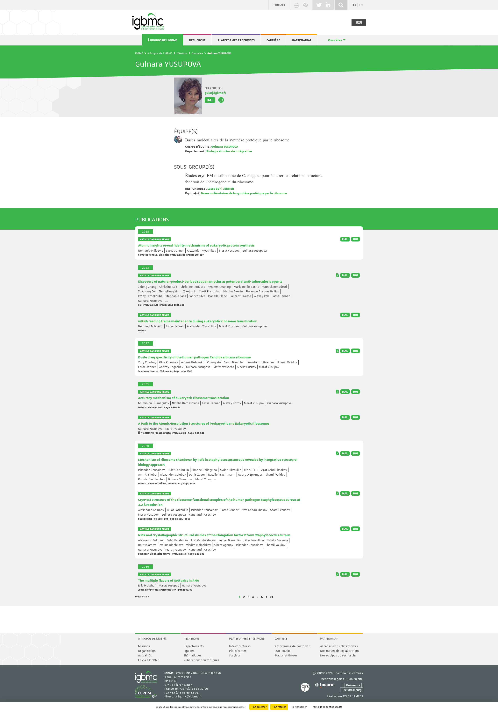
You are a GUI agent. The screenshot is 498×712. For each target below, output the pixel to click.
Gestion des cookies (349, 673)
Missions (182, 53)
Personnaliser (299, 707)
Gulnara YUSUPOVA (224, 147)
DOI (355, 239)
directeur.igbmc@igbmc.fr (183, 696)
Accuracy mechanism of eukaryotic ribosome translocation (183, 398)
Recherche (197, 40)
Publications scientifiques (201, 660)
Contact (279, 5)
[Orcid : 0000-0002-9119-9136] (221, 100)
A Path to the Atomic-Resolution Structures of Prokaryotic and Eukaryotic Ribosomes (203, 424)
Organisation (147, 651)
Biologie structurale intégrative (229, 151)
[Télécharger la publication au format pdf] (337, 275)
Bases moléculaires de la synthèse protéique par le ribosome (237, 140)
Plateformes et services (236, 40)
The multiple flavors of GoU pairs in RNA (168, 581)
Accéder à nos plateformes (339, 646)
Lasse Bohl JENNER (220, 189)
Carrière (273, 40)
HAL (210, 100)
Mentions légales (332, 679)
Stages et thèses (286, 655)
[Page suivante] (266, 596)
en (361, 5)
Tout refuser (279, 707)
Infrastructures (240, 646)
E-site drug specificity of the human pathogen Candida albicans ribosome (194, 357)
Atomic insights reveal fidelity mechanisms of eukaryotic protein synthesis (196, 245)
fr (354, 5)
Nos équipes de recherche (338, 655)
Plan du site (355, 679)
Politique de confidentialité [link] (327, 707)
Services (235, 655)
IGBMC (139, 53)
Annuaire (197, 53)
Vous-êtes (335, 40)
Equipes (189, 651)
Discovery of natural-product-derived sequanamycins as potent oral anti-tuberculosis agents (210, 282)
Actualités (145, 655)
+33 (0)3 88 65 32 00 (193, 689)
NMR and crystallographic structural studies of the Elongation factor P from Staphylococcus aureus (214, 535)
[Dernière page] (272, 597)
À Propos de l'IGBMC (162, 40)
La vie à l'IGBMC (148, 660)
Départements (194, 646)
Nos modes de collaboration (339, 651)
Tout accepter (259, 707)
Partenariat (301, 40)
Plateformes (237, 651)
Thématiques (192, 655)
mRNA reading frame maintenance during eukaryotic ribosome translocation (197, 321)
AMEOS (358, 696)
